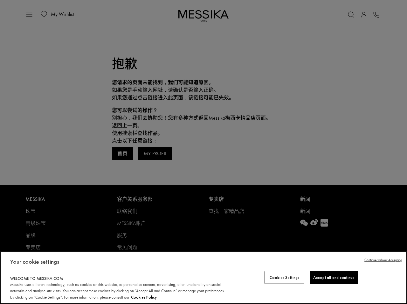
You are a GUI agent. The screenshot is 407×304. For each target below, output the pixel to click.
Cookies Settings (284, 277)
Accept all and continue (334, 277)
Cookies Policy (144, 297)
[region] (203, 278)
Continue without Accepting (383, 260)
